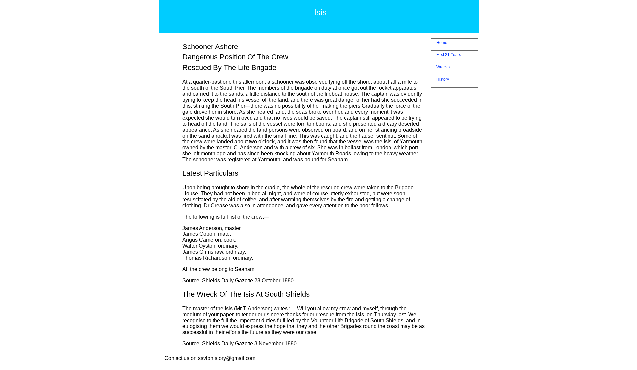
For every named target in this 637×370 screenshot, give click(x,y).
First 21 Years (448, 54)
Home (441, 42)
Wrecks (443, 67)
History (442, 79)
